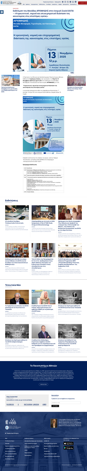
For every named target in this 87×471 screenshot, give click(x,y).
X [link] (18, 404)
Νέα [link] (24, 4)
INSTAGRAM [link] (28, 404)
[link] (2, 12)
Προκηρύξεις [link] (73, 4)
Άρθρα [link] (60, 4)
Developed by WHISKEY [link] (77, 464)
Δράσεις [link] (28, 4)
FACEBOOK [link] (10, 404)
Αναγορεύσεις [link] (34, 4)
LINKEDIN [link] (36, 404)
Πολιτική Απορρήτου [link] (66, 464)
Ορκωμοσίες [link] (66, 4)
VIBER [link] (44, 404)
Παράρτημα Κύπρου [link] (48, 1)
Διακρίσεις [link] (54, 4)
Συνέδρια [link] (48, 4)
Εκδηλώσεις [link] (42, 4)
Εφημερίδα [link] (58, 1)
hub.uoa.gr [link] (66, 440)
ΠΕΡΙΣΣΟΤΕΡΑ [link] (43, 384)
